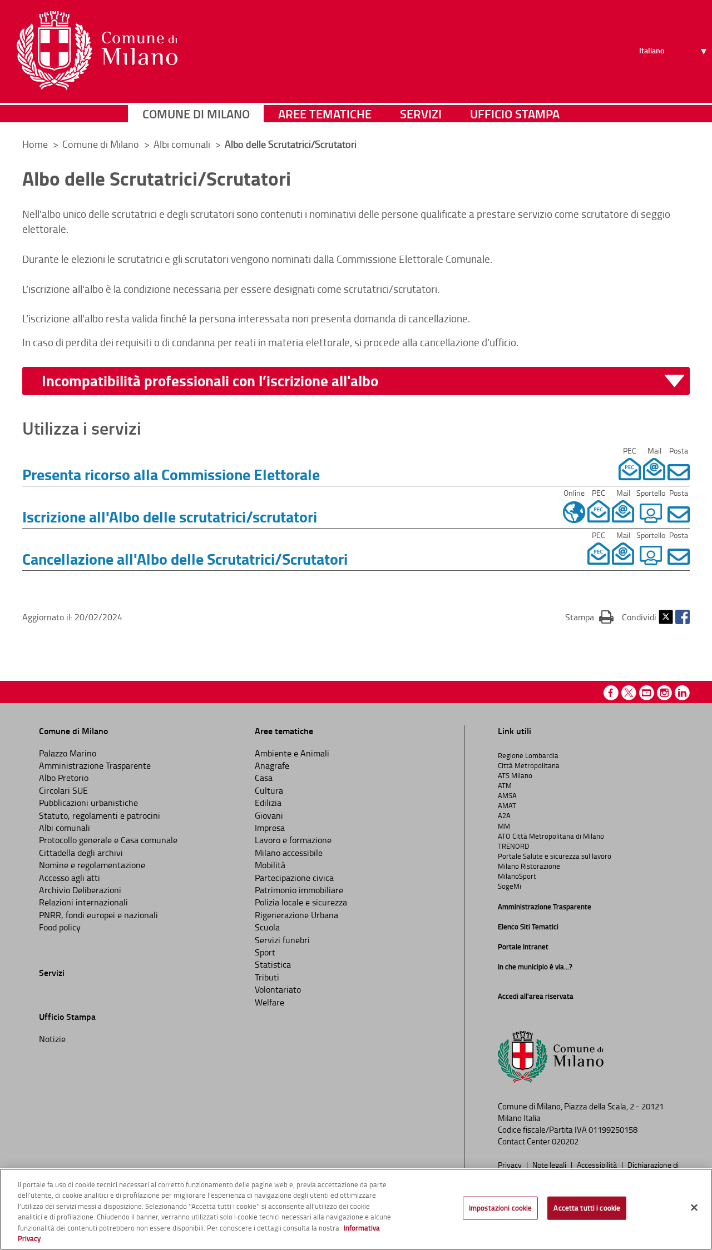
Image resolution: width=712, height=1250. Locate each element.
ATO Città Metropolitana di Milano (551, 836)
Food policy (60, 927)
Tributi (267, 977)
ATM (505, 785)
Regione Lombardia (528, 755)
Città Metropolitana (529, 765)
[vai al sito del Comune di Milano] (97, 50)
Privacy (510, 1164)
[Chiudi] (694, 1208)
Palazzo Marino (67, 753)
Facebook (682, 617)
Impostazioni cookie (500, 1208)
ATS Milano (515, 775)
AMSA (507, 795)
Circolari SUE (63, 790)
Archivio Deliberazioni (80, 890)
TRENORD (513, 846)
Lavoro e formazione (293, 840)
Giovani (269, 815)
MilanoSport (517, 876)
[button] (363, 381)
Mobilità (270, 865)
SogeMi (509, 886)
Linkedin (682, 692)
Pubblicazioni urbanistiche (88, 802)
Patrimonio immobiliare (299, 890)
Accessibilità (598, 1164)
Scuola (267, 927)
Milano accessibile (289, 852)
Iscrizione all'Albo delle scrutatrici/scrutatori (169, 516)
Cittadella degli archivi (81, 852)
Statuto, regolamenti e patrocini (99, 815)
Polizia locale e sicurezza (301, 902)
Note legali (550, 1164)
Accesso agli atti (69, 877)
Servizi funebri (282, 940)
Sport (265, 952)
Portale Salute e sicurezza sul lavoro (554, 856)
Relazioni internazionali (83, 902)
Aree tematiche (325, 113)
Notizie (52, 1039)
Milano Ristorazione (529, 866)
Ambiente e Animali (292, 753)
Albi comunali (183, 144)
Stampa (589, 616)
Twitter (666, 617)
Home (35, 144)
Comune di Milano (196, 113)
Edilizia (268, 802)
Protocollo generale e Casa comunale (108, 840)
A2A (504, 815)
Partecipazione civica (294, 877)
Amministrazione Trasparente (95, 765)
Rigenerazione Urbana (296, 915)
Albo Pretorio (63, 777)
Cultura (269, 790)
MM (504, 826)
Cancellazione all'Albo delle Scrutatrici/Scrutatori (185, 558)
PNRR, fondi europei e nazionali (98, 915)
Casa (264, 777)
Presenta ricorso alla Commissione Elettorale (171, 474)
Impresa (270, 827)
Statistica (273, 964)
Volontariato (278, 989)
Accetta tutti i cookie (586, 1208)
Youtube (646, 692)
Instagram (664, 692)
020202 (565, 1141)
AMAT (507, 805)
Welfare (269, 1002)
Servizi (421, 113)
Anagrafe (272, 765)
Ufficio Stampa (515, 113)
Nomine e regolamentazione (92, 865)
